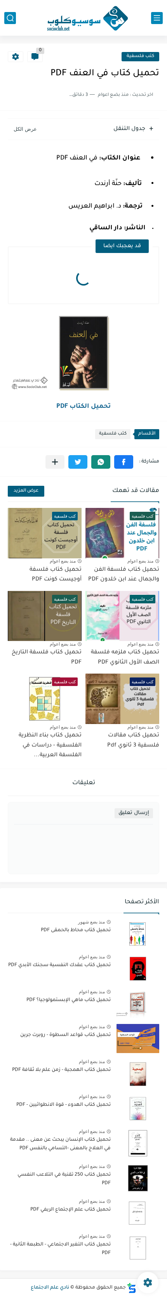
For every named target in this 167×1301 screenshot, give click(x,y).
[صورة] (138, 933)
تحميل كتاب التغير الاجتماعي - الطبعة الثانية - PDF (60, 1249)
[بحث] (10, 18)
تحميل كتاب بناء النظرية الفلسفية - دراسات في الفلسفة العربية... (50, 746)
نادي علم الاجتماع (50, 1288)
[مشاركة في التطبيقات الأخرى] (54, 462)
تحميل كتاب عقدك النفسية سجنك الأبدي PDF (59, 965)
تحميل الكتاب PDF (83, 406)
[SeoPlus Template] (131, 1288)
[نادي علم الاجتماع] (83, 17)
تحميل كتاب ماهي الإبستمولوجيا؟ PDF (68, 1000)
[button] (123, 462)
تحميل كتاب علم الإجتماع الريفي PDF (70, 1210)
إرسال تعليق (133, 813)
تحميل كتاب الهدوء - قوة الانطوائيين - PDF (63, 1105)
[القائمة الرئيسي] (157, 18)
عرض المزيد (26, 491)
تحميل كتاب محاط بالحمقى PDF (76, 930)
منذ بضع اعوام (140, 561)
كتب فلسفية (140, 56)
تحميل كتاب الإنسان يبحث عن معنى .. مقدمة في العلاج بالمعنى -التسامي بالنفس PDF (60, 1144)
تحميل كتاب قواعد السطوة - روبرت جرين (65, 1035)
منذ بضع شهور (91, 922)
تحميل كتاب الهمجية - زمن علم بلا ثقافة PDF (61, 1070)
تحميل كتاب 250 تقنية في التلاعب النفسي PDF (64, 1179)
